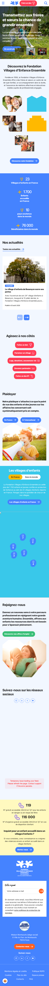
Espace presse (38, 975)
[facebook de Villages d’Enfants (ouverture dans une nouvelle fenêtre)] (27, 700)
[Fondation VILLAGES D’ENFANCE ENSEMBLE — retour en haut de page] (14, 3)
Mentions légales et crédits (16, 971)
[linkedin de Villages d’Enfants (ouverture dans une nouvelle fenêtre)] (22, 700)
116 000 (28, 817)
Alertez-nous (22, 850)
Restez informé (10, 885)
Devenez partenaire (22, 368)
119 (28, 805)
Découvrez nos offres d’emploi (16, 634)
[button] (14, 555)
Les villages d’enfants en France (22, 502)
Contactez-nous (22, 946)
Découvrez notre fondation (23, 161)
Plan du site (22, 975)
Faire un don (26, 3)
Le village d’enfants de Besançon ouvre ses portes (24, 290)
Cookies (8, 975)
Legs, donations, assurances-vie (23, 361)
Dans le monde (31, 477)
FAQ (31, 979)
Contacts (20, 979)
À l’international (28, 420)
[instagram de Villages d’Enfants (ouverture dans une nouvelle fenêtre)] (16, 700)
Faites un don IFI (23, 376)
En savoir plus (10, 49)
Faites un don (22, 345)
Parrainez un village (23, 353)
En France (8, 420)
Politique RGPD (38, 971)
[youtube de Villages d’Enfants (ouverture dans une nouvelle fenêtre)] (33, 700)
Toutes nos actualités (12, 249)
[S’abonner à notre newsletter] (41, 891)
